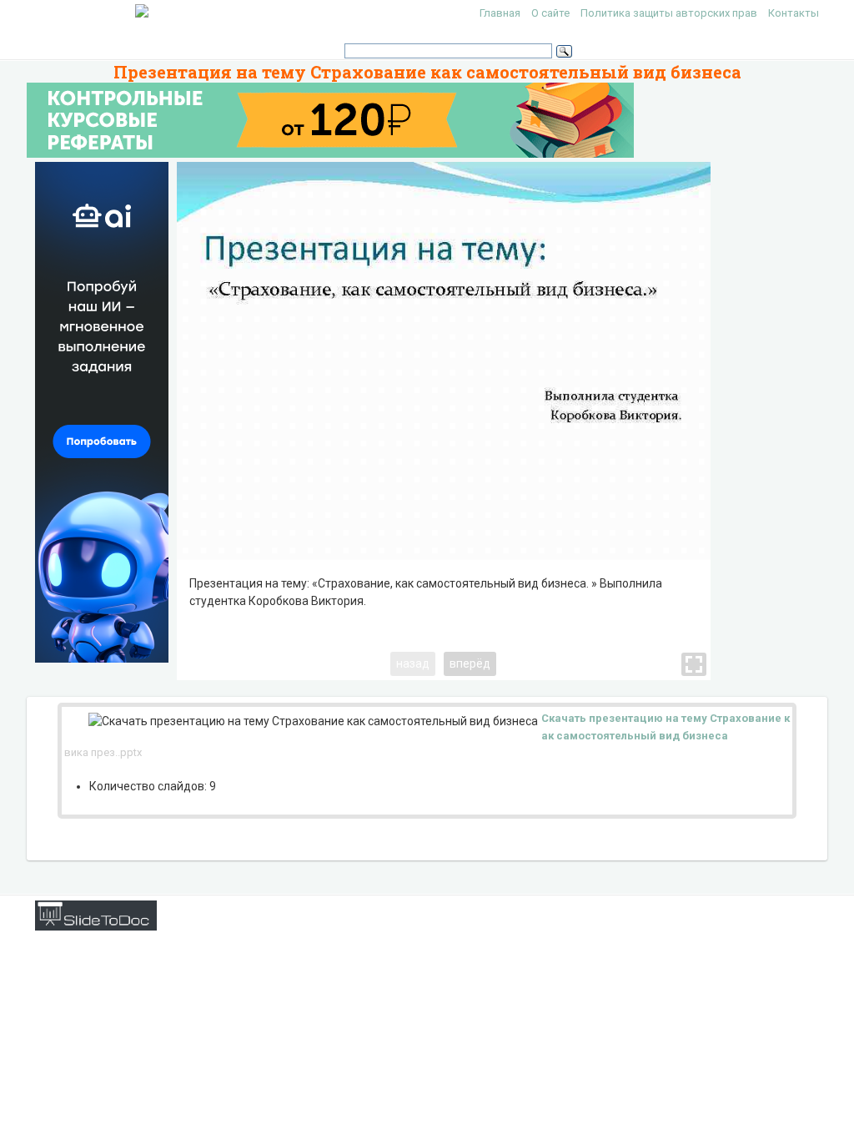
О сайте (550, 13)
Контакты (793, 13)
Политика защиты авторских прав (668, 13)
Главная (500, 13)
